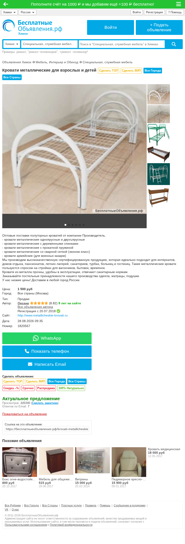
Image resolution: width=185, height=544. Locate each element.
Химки (7, 12)
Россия (26, 12)
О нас (15, 509)
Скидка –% (11, 388)
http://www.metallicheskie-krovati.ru (43, 315)
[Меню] (179, 4)
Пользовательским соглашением (26, 524)
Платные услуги (71, 505)
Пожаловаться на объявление (24, 414)
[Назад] (6, 4)
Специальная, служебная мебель (107, 62)
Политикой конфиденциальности (71, 524)
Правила (90, 505)
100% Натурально (71, 388)
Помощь (105, 505)
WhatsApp (51, 338)
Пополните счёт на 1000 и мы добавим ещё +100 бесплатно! (92, 4)
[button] (65, 225)
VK (6, 509)
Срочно (28, 388)
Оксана (23, 303)
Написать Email (50, 364)
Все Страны (12, 77)
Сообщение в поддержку (130, 505)
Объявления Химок (16, 62)
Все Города (153, 70)
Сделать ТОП (108, 70)
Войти (137, 12)
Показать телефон (50, 351)
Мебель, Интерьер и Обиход (57, 62)
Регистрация (154, 12)
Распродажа (46, 388)
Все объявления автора (35, 307)
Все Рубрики (13, 505)
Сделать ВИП (131, 70)
